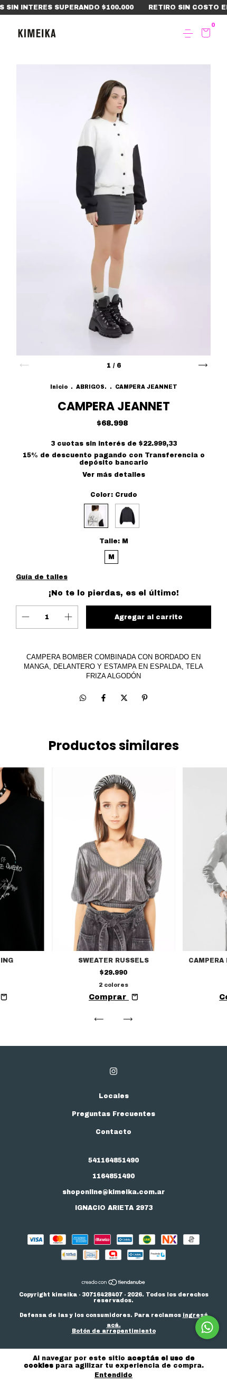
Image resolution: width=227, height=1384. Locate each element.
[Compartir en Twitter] (125, 698)
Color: (113, 494)
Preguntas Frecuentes (113, 1114)
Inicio (59, 387)
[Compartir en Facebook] (105, 698)
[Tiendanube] (114, 1283)
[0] (204, 34)
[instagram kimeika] (113, 1071)
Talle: (113, 541)
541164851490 (113, 1160)
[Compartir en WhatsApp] (83, 698)
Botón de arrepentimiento (114, 1331)
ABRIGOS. (91, 387)
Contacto (113, 1132)
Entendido (113, 1375)
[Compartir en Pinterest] (144, 698)
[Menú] (190, 34)
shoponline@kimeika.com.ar (113, 1192)
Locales (114, 1096)
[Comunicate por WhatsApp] (207, 1327)
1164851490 (113, 1176)
